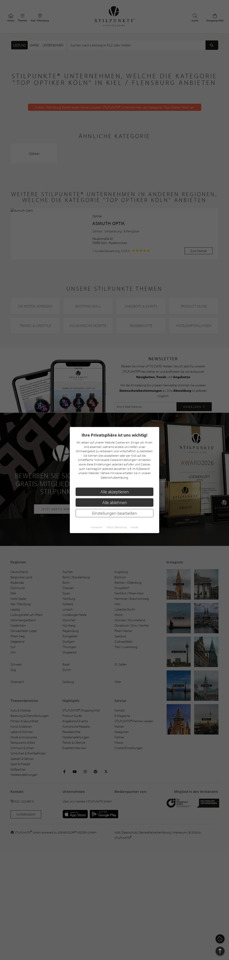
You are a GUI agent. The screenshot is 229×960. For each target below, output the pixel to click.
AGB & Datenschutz (116, 527)
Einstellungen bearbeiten (114, 513)
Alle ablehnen (114, 502)
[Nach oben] (220, 951)
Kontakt (134, 527)
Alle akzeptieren (114, 492)
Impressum (97, 527)
